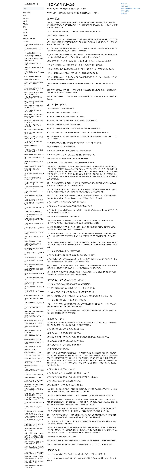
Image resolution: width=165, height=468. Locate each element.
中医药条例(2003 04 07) (31, 79)
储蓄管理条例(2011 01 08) (32, 352)
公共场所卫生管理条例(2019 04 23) (34, 403)
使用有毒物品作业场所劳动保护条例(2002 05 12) (34, 312)
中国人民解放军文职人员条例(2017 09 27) (33, 97)
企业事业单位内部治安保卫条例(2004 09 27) (34, 249)
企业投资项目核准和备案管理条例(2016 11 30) (34, 278)
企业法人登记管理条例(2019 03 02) (34, 287)
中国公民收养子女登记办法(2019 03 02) (32, 125)
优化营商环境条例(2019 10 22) (33, 295)
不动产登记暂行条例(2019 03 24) (33, 49)
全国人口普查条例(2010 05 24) (33, 355)
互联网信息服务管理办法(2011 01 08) (33, 191)
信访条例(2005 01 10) (31, 349)
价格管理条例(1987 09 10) (32, 241)
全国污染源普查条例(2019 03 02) (33, 366)
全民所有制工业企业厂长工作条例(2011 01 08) (34, 389)
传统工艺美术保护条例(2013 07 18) (34, 303)
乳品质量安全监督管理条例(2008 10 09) (32, 169)
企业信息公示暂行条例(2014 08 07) (34, 253)
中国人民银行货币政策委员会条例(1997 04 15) (34, 106)
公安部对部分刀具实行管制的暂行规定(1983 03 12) (34, 424)
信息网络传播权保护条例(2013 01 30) (33, 343)
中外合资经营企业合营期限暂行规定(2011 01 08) (34, 137)
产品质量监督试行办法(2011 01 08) (34, 196)
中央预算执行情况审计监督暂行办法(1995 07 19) (34, 150)
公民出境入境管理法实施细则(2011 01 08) (33, 429)
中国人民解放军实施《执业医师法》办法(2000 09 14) (34, 88)
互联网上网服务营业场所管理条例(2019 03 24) (34, 183)
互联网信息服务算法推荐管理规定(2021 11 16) (34, 187)
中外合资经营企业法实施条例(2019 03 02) (33, 142)
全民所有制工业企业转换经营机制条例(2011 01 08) (34, 398)
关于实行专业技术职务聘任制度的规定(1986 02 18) (34, 461)
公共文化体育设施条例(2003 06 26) (34, 407)
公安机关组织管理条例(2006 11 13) (34, 420)
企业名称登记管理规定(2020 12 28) (34, 260)
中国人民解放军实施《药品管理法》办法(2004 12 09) (34, 93)
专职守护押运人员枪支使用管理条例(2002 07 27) (34, 59)
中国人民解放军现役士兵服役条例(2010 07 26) (34, 102)
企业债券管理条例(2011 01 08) (33, 257)
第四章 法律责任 (125, 11)
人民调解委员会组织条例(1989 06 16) (33, 224)
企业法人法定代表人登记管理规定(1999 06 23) (34, 283)
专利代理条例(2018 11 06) (32, 53)
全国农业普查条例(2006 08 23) (33, 358)
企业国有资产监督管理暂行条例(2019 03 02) (34, 269)
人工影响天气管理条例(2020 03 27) (34, 208)
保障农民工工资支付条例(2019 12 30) (33, 335)
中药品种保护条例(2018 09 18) (33, 154)
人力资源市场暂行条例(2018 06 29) (34, 203)
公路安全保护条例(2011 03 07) (33, 433)
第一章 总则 (124, 3)
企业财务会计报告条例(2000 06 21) (34, 291)
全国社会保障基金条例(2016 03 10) (34, 370)
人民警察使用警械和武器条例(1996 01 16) (33, 215)
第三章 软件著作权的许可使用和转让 (130, 8)
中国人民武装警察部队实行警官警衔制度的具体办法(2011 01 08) (34, 83)
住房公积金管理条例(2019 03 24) (33, 308)
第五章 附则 (124, 13)
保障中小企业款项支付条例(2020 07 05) (32, 331)
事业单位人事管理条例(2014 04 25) (34, 174)
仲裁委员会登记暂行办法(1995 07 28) (33, 237)
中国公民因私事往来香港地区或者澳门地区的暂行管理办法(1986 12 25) (34, 116)
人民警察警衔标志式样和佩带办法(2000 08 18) (34, 219)
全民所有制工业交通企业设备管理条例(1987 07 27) (34, 385)
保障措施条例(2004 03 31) (32, 339)
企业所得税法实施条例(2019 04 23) (34, 274)
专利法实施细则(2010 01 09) (33, 56)
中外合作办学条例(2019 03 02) (33, 129)
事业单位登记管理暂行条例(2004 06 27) (32, 178)
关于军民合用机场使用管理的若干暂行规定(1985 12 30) (34, 442)
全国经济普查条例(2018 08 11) (33, 374)
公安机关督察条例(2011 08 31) (33, 417)
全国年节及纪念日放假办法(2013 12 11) (32, 362)
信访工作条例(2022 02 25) (32, 347)
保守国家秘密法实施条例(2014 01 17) (33, 316)
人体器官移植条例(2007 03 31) (33, 200)
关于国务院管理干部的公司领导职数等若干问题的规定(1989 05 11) (34, 448)
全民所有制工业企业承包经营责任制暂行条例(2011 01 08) (34, 394)
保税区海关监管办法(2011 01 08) (33, 326)
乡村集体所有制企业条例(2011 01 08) (33, 162)
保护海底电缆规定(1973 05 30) (33, 323)
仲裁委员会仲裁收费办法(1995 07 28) (33, 233)
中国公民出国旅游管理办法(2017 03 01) (32, 111)
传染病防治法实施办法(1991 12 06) (34, 299)
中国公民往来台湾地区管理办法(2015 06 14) (34, 121)
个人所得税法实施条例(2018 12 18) (34, 72)
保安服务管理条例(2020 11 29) (33, 320)
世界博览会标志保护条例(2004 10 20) (33, 63)
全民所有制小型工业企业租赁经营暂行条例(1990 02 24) (34, 380)
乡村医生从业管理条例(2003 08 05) (34, 158)
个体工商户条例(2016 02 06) (33, 76)
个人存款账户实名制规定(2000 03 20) (33, 68)
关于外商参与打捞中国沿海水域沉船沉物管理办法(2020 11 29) (34, 457)
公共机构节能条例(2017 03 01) (33, 411)
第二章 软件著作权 (125, 6)
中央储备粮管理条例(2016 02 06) (33, 146)
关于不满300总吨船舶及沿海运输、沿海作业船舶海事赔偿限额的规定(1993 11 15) (34, 437)
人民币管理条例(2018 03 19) (33, 212)
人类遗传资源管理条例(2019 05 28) (34, 228)
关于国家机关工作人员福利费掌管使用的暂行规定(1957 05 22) (34, 453)
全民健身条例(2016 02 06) (32, 377)
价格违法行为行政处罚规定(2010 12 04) (32, 244)
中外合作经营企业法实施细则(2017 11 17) (33, 133)
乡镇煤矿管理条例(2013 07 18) (33, 166)
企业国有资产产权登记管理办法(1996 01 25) (34, 265)
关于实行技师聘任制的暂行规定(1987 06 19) (34, 466)
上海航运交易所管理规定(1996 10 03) (33, 45)
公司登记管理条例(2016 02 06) (33, 414)
